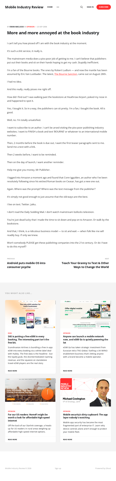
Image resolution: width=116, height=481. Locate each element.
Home (49, 7)
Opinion (31, 27)
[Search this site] (82, 7)
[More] (58, 7)
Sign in (90, 7)
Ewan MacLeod (17, 27)
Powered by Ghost (103, 468)
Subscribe (104, 7)
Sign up (58, 468)
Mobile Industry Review (24, 7)
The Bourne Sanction (65, 74)
